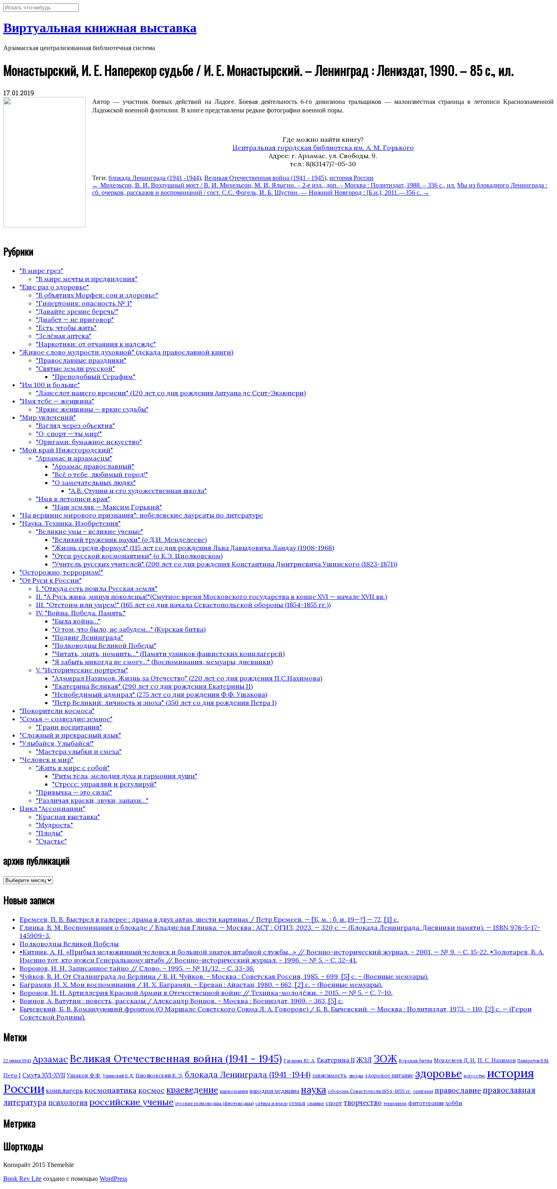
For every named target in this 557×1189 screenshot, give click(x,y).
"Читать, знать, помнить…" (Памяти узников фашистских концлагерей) (168, 654)
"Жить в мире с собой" (73, 768)
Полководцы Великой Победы (69, 944)
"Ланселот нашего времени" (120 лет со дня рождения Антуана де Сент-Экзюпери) (171, 393)
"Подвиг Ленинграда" (87, 637)
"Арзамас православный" (93, 466)
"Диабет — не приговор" (75, 319)
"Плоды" (49, 833)
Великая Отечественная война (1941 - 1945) (265, 177)
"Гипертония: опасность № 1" (84, 303)
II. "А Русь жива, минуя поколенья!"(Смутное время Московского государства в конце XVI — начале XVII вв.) (211, 596)
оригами (423, 1091)
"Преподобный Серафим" (93, 376)
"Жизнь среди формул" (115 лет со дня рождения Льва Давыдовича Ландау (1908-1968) (193, 548)
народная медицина (274, 1091)
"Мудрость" (54, 825)
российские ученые (131, 1102)
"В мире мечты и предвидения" (86, 279)
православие (458, 1090)
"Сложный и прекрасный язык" (70, 735)
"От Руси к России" (51, 580)
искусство (474, 1076)
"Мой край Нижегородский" (66, 450)
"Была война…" (76, 621)
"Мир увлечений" (48, 417)
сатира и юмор (271, 1103)
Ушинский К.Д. (118, 1076)
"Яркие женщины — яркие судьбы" (92, 409)
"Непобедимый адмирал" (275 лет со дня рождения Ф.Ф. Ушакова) (159, 694)
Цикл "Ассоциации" (52, 808)
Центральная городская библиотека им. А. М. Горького (323, 147)
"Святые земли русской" (75, 368)
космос (151, 1090)
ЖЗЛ (364, 1059)
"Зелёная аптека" (63, 336)
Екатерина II (336, 1060)
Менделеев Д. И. (455, 1060)
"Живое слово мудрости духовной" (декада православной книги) (126, 352)
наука (313, 1089)
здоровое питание (389, 1075)
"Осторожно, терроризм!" (61, 572)
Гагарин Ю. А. (299, 1060)
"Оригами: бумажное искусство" (89, 442)
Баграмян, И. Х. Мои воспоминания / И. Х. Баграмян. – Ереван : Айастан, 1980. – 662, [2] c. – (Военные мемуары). (201, 984)
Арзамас (50, 1059)
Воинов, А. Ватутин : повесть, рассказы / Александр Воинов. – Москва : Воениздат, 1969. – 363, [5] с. (181, 1001)
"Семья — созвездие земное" (66, 719)
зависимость (329, 1075)
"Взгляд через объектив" (75, 425)
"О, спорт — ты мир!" (69, 433)
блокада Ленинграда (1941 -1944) (154, 177)
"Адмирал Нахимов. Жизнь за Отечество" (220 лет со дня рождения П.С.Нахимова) (187, 678)
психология (68, 1103)
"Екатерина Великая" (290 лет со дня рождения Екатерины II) (152, 686)
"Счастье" (51, 841)
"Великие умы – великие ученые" (89, 531)
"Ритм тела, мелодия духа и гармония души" (124, 776)
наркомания (234, 1091)
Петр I (12, 1075)
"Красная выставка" (68, 816)
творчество (363, 1103)
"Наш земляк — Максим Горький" (107, 507)
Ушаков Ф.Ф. (84, 1075)
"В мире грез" (41, 270)
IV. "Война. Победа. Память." (81, 613)
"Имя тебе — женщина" (57, 401)
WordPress (113, 1178)
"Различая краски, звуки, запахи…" (92, 800)
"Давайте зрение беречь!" (77, 311)
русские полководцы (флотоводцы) (214, 1103)
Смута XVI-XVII (43, 1075)
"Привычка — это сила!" (74, 792)
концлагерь (64, 1090)
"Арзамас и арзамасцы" (74, 458)
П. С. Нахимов (496, 1060)
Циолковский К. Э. (159, 1075)
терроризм (395, 1103)
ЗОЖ (385, 1058)
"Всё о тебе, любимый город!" (100, 474)
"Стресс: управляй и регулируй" (104, 784)
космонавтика (110, 1090)
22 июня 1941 (17, 1060)
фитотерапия (426, 1103)
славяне (315, 1103)
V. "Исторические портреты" (82, 670)
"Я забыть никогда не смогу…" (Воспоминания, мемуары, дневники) (162, 662)
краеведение (192, 1089)
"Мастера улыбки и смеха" (79, 751)
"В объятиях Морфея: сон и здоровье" (97, 295)
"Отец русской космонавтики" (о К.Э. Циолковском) (137, 556)
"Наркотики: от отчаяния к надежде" (96, 344)
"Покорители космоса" (57, 711)
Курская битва (415, 1060)
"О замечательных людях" (94, 482)
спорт (334, 1103)
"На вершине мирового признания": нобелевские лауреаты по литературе (141, 515)
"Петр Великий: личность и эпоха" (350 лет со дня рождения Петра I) (164, 702)
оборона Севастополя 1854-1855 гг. (369, 1091)
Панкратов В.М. (533, 1060)
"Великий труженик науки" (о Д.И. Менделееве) (129, 539)
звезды (356, 1076)
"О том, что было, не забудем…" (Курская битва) (129, 629)
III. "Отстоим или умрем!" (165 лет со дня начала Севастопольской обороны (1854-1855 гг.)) (183, 605)
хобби (453, 1103)
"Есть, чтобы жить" (66, 328)
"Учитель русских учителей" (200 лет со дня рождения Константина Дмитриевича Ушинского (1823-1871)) (224, 564)
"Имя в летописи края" (73, 499)
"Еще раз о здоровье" (54, 287)
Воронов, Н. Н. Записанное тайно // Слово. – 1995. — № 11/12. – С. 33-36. (137, 968)
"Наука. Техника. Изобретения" (70, 523)
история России (351, 177)
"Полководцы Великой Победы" (104, 645)
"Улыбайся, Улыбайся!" (57, 743)
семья (297, 1103)
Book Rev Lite (22, 1178)
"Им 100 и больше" (50, 385)
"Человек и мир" (46, 759)
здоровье (438, 1073)
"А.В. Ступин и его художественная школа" (138, 491)
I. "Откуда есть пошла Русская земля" (96, 588)
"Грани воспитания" (69, 727)
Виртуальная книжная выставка (100, 27)
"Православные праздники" (81, 360)
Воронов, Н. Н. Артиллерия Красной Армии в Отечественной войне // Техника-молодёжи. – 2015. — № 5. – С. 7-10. (206, 993)
